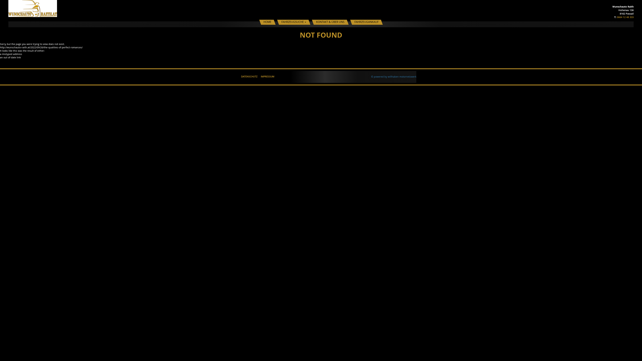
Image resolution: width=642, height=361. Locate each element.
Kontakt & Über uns (330, 22)
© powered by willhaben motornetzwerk (393, 76)
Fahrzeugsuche (292, 22)
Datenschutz (249, 76)
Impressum (267, 76)
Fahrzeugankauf (366, 22)
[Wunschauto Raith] (32, 8)
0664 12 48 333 (625, 17)
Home (267, 22)
